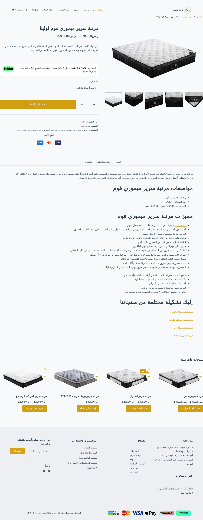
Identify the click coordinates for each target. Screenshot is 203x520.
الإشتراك (17, 451)
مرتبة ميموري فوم (24, 130)
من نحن (86, 10)
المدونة (76, 10)
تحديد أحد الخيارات (190, 408)
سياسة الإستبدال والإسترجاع (83, 462)
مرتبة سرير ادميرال (140, 396)
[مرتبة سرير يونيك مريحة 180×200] (75, 378)
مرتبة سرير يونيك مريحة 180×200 (80, 396)
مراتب (87, 130)
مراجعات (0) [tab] (87, 162)
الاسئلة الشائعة (137, 463)
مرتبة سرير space (183, 335)
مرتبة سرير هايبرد (183, 327)
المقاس (94, 81)
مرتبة (81, 130)
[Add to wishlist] (200, 369)
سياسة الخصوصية (88, 457)
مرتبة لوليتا (38, 130)
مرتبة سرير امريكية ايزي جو (31, 396)
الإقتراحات (92, 468)
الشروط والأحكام (88, 452)
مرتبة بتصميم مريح (69, 130)
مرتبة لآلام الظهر (52, 130)
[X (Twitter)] (49, 471)
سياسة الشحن (90, 447)
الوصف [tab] (118, 162)
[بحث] (26, 10)
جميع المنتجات (63, 10)
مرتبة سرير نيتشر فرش (180, 319)
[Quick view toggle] (200, 376)
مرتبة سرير (97, 10)
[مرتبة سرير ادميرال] (127, 378)
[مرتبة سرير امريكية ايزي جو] (23, 378)
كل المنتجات (136, 451)
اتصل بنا (35, 10)
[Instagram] (44, 471)
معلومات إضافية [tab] (103, 162)
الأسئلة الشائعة (48, 10)
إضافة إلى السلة (38, 104)
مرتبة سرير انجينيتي (182, 311)
